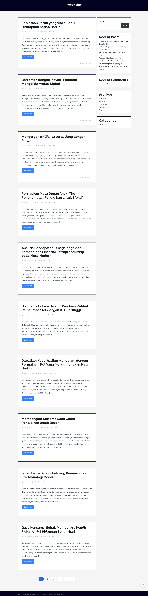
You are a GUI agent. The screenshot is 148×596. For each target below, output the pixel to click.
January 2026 (103, 104)
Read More (28, 57)
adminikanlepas (42, 31)
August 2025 (103, 110)
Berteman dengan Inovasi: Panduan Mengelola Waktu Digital (49, 81)
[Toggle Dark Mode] (142, 584)
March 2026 (103, 101)
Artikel (53, 31)
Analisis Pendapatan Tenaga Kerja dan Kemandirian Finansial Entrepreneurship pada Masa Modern (53, 251)
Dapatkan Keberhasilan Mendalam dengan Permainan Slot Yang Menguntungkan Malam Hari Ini (57, 364)
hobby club (74, 4)
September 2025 (104, 107)
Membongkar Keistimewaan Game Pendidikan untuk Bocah (48, 420)
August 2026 (103, 99)
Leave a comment (87, 63)
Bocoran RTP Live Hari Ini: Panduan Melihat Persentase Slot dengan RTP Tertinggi (55, 308)
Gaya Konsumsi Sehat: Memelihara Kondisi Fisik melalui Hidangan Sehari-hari (54, 529)
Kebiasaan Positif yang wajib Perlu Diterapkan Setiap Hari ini (48, 25)
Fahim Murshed (57, 594)
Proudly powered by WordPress (27, 594)
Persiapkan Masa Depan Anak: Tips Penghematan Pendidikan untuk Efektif (52, 195)
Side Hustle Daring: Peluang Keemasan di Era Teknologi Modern (54, 475)
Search (101, 21)
